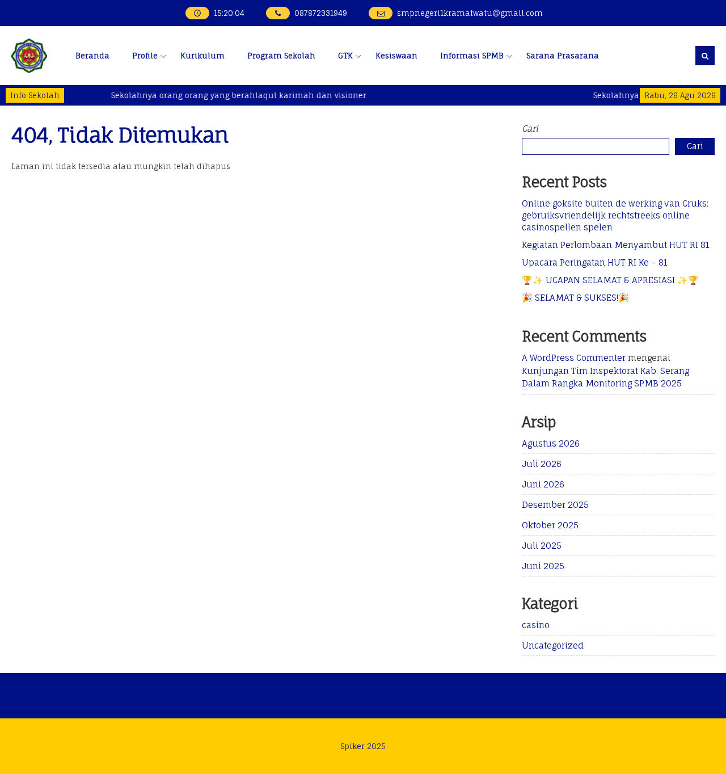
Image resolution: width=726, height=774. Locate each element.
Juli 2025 (542, 545)
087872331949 (320, 13)
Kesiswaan (396, 55)
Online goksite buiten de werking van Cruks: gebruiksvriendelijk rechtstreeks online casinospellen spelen (615, 215)
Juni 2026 (543, 484)
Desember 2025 (555, 504)
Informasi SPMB (472, 55)
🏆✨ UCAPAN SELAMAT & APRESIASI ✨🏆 (610, 280)
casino (536, 625)
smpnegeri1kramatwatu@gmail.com (470, 13)
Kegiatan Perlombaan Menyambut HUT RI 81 (616, 244)
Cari (530, 128)
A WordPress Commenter (574, 357)
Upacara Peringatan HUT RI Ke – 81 (595, 262)
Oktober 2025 (550, 525)
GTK (345, 55)
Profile (145, 55)
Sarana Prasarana (562, 55)
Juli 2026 (542, 463)
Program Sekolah (281, 55)
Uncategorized (553, 645)
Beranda (92, 55)
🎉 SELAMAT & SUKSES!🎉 (575, 297)
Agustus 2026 (551, 443)
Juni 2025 (543, 566)
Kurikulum (202, 55)
